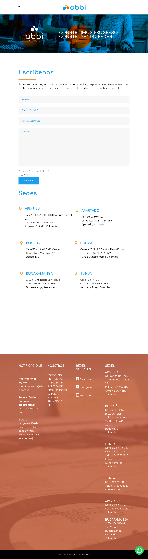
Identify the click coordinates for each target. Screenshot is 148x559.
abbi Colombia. (66, 554)
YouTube (85, 395)
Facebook (85, 379)
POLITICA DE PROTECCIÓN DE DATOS (57, 390)
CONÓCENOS (55, 375)
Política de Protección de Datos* (33, 171)
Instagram (85, 387)
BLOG (50, 405)
